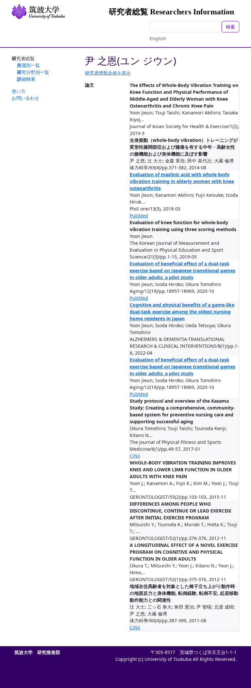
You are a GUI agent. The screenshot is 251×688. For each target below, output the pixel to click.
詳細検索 (26, 79)
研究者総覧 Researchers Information (171, 12)
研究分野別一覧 (33, 72)
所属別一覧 (28, 65)
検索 (230, 27)
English (158, 38)
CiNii (135, 456)
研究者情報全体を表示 (108, 73)
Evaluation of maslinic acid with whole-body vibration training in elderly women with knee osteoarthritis (182, 181)
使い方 (18, 91)
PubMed (139, 215)
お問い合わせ (25, 98)
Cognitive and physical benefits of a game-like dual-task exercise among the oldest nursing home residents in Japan (182, 312)
